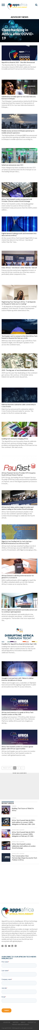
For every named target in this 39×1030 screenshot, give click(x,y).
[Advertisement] (19, 786)
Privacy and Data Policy (20, 1024)
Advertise (6, 1022)
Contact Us (32, 1022)
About (23, 1022)
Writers (15, 1022)
